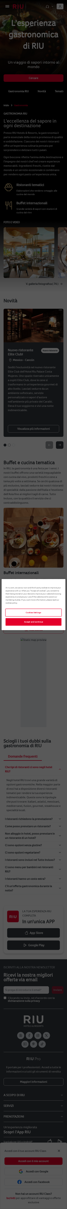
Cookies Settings (33, 612)
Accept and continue (33, 621)
